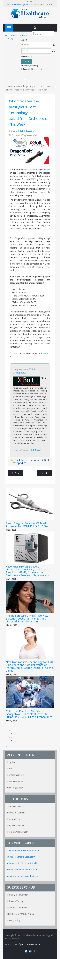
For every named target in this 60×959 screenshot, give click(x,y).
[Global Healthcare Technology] (30, 13)
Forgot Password (15, 775)
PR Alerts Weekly (15, 901)
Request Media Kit (15, 825)
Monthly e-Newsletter (17, 894)
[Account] (25, 79)
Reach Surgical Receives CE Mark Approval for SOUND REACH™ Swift (28, 524)
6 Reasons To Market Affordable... (23, 863)
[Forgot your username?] (22, 45)
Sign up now (36, 69)
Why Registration (15, 787)
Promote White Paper (17, 831)
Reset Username (15, 781)
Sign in (26, 61)
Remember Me (25, 56)
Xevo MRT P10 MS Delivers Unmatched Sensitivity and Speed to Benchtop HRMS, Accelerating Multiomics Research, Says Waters (29, 571)
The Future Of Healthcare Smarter (23, 850)
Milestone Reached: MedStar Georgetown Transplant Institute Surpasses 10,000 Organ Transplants (29, 714)
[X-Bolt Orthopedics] (28, 150)
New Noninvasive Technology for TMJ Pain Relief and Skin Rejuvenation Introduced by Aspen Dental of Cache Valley (29, 666)
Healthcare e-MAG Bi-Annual (20, 914)
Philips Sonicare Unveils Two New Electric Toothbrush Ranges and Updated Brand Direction (27, 618)
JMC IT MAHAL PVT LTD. (32, 944)
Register (11, 762)
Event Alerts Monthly (17, 907)
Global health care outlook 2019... (23, 869)
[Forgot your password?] (54, 52)
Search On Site (14, 806)
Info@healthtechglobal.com (20, 4)
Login (10, 768)
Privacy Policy (13, 920)
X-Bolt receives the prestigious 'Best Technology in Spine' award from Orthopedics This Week (28, 113)
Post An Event (14, 819)
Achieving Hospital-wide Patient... (22, 876)
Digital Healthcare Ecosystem (21, 856)
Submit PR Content (16, 812)
